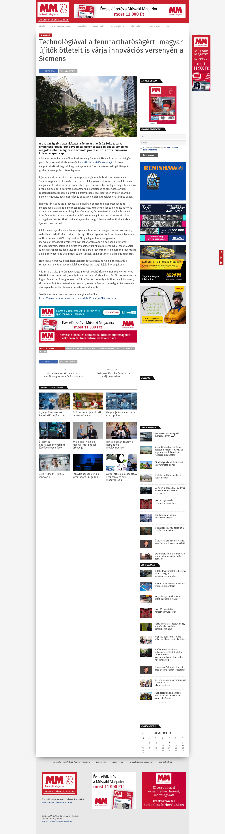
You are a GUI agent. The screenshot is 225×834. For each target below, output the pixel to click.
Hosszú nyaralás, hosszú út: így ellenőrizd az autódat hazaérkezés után (170, 626)
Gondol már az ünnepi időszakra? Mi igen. (165, 516)
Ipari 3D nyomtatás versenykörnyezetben (165, 501)
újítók (43, 352)
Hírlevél (135, 26)
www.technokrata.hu (49, 821)
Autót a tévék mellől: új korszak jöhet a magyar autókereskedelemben (170, 574)
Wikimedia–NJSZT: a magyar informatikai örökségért (84, 444)
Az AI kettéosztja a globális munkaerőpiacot (88, 414)
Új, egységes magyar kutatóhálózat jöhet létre (53, 414)
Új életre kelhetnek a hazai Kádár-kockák (168, 476)
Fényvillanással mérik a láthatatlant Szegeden (86, 475)
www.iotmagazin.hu (64, 821)
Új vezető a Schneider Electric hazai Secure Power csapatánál (170, 542)
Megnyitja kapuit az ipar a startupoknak (120, 414)
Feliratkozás (149, 155)
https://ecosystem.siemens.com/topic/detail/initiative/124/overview (77, 298)
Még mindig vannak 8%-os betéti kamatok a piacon (167, 597)
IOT (168, 26)
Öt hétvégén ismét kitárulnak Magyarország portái (169, 463)
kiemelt (91, 349)
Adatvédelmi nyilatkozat (141, 762)
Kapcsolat (101, 762)
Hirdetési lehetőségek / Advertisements (71, 762)
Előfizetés (99, 26)
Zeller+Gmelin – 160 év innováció (51, 475)
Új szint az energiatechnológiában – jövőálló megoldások (53, 444)
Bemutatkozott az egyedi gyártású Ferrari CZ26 (167, 434)
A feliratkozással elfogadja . (160, 149)
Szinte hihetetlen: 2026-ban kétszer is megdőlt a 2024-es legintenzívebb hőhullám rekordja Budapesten (169, 451)
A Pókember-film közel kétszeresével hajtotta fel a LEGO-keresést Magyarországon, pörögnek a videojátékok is (169, 655)
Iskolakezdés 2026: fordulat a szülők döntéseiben (169, 529)
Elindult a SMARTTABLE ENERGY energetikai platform (170, 585)
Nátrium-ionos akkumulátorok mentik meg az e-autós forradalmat (63, 375)
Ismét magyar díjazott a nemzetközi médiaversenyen (119, 444)
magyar (120, 349)
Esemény (82, 26)
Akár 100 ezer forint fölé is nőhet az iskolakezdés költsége (170, 638)
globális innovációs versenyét (96, 162)
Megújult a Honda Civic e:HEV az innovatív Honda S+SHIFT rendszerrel (170, 491)
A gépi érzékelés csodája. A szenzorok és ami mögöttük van (121, 477)
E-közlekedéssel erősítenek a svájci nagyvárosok (113, 375)
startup (130, 349)
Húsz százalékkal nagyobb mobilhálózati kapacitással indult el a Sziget (168, 695)
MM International (61, 26)
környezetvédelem (106, 349)
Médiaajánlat (118, 26)
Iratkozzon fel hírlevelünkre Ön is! (57, 802)
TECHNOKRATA (153, 26)
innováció (81, 349)
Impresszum (117, 762)
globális (70, 349)
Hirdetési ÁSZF (165, 762)
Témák (42, 26)
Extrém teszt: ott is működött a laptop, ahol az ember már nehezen (170, 556)
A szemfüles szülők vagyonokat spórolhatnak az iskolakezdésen (170, 683)
